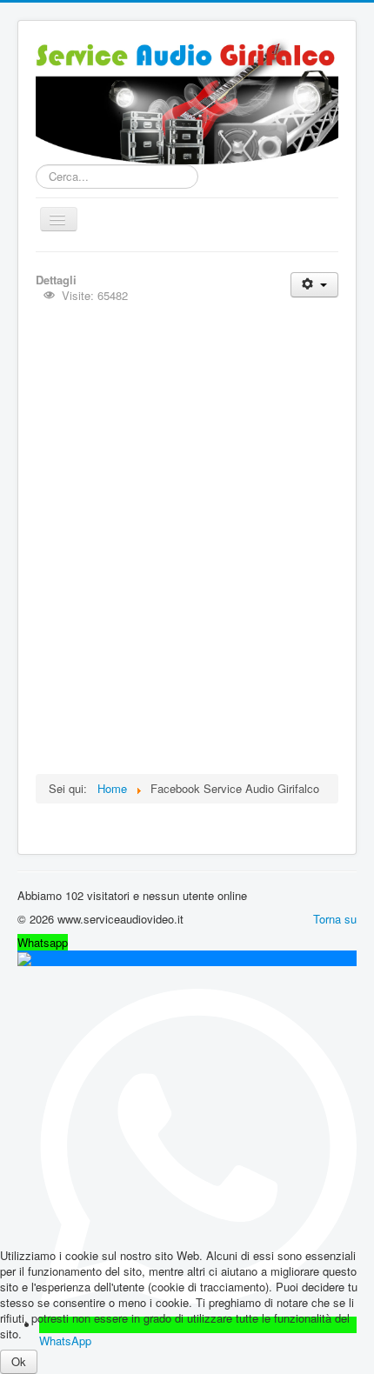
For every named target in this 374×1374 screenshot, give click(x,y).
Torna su (335, 918)
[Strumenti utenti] (314, 284)
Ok (18, 1361)
